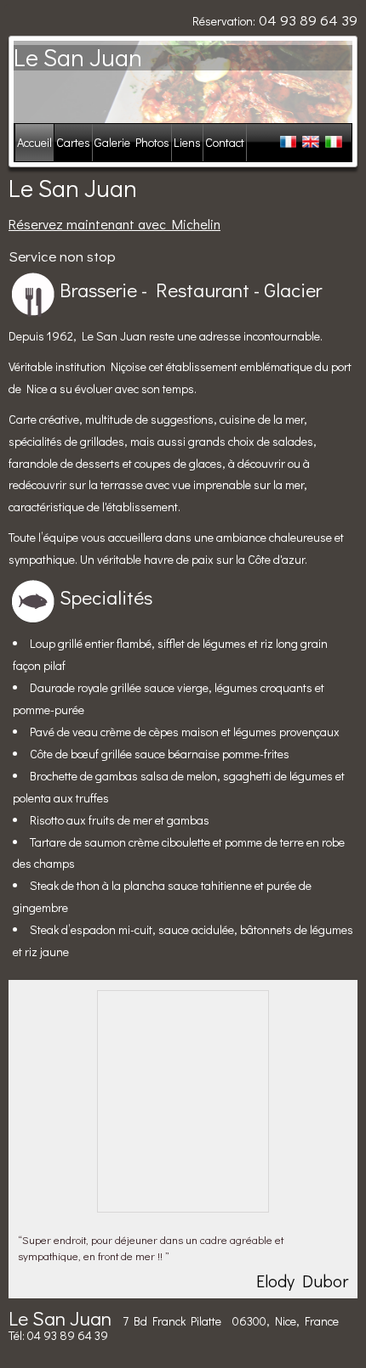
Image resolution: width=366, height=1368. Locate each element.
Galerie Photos (131, 142)
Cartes (73, 142)
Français (289, 142)
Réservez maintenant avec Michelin (114, 224)
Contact (224, 142)
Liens (187, 142)
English (311, 142)
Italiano (332, 142)
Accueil (34, 142)
